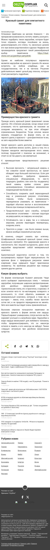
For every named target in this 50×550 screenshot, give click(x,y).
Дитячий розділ (40, 470)
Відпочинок (22, 450)
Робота (20, 470)
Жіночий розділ (7, 458)
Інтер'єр (21, 462)
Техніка (20, 443)
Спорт (37, 454)
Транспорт (38, 447)
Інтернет (21, 458)
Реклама (4, 474)
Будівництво (6, 450)
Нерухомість (22, 447)
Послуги (21, 466)
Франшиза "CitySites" (8, 493)
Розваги (38, 450)
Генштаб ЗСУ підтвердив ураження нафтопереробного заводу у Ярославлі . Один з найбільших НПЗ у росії (25, 366)
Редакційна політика (17, 545)
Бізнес (3, 454)
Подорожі (5, 470)
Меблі (20, 454)
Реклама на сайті (7, 491)
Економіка (5, 462)
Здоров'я (38, 443)
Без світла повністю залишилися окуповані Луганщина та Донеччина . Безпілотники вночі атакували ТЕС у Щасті (22, 374)
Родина (37, 466)
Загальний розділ (7, 443)
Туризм (4, 447)
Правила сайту (25, 544)
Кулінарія (4, 466)
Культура (38, 458)
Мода (37, 462)
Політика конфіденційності (10, 544)
